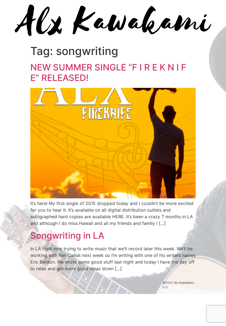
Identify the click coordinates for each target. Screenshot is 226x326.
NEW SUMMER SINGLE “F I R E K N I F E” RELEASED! (108, 72)
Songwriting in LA (67, 235)
